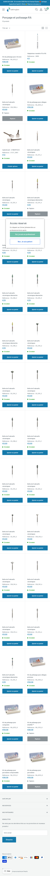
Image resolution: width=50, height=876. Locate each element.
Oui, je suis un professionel (25, 234)
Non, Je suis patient (25, 242)
